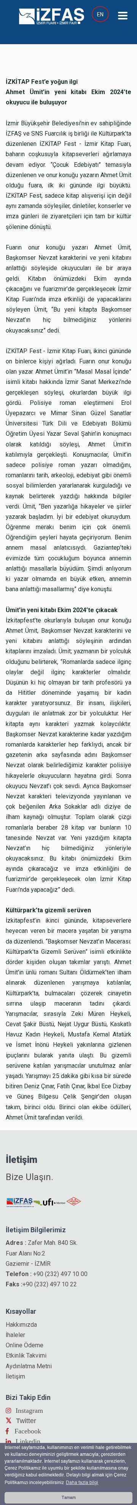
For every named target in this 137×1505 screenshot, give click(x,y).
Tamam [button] (69, 1498)
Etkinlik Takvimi (26, 1355)
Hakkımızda (21, 1324)
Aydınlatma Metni (29, 1366)
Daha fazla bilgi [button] (82, 1483)
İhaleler (15, 1335)
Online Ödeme (24, 1345)
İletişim (15, 1376)
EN (100, 14)
